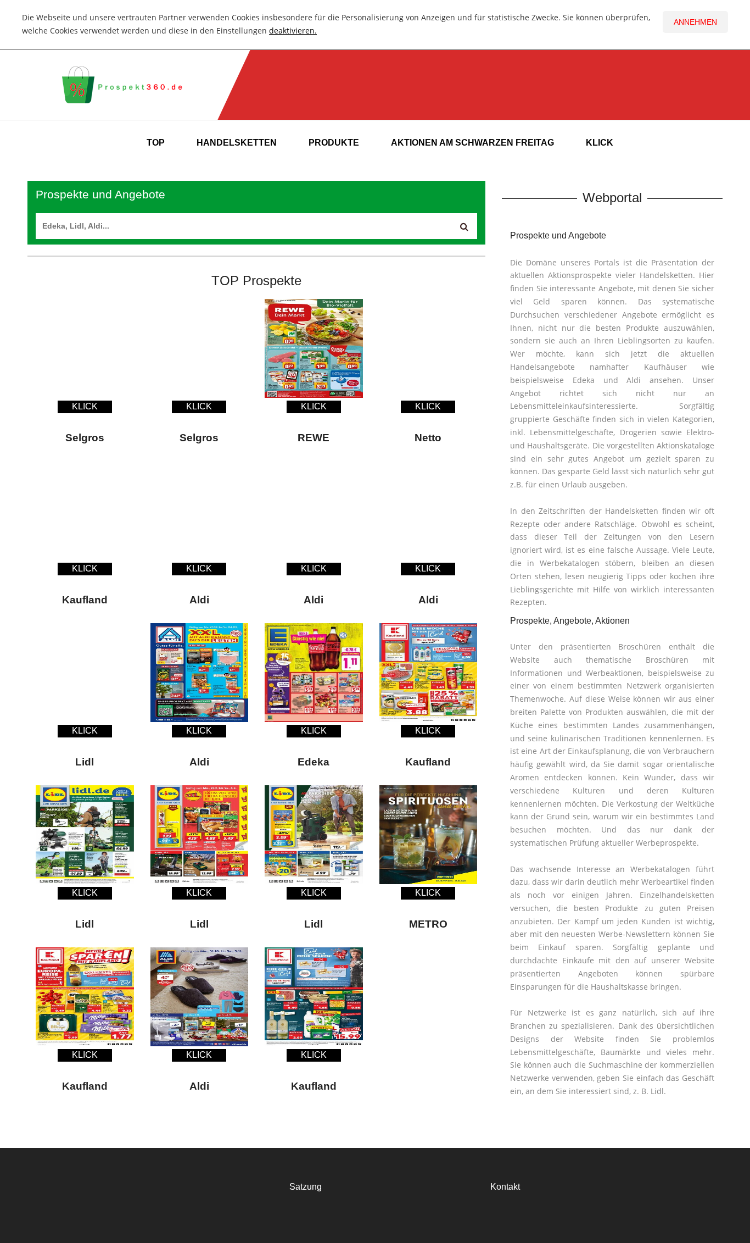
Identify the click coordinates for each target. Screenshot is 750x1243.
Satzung (305, 1186)
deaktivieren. (293, 30)
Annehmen (695, 22)
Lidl (84, 762)
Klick (599, 142)
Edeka (313, 762)
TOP (156, 142)
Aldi (199, 600)
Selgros (84, 437)
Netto (428, 437)
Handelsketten (237, 142)
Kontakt (505, 1186)
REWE (313, 437)
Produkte (334, 142)
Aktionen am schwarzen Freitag (472, 142)
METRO (428, 924)
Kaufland (85, 600)
